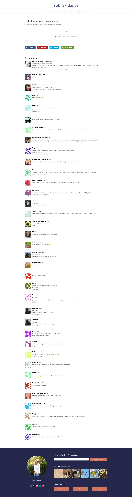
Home (43, 11)
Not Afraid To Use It (38, 393)
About (59, 11)
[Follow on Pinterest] (43, 486)
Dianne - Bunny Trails (38, 74)
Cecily (34, 190)
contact (100, 489)
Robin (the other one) (39, 180)
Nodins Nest (36, 262)
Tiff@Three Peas (37, 85)
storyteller (35, 308)
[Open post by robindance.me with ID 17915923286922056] (76, 473)
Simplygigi (35, 362)
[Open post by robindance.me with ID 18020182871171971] (102, 473)
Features (71, 11)
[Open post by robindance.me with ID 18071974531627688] (58, 473)
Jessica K (35, 331)
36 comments (57, 24)
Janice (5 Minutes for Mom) (40, 159)
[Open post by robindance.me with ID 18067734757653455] (85, 473)
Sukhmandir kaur (37, 127)
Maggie (34, 414)
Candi (34, 117)
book (61, 489)
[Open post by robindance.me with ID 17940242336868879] (94, 473)
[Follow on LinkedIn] (40, 486)
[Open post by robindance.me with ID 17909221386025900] (67, 473)
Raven (34, 170)
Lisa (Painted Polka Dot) (39, 383)
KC (33, 283)
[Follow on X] (34, 486)
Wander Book (51, 11)
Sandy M (35, 341)
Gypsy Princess (36, 252)
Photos (40, 24)
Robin (27, 24)
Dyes (33, 95)
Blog (65, 11)
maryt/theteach (37, 242)
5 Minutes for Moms (33, 42)
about (80, 489)
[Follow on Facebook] (31, 486)
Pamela (34, 434)
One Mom (35, 211)
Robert (34, 424)
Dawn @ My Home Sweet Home (42, 61)
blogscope (35, 148)
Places (80, 11)
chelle (34, 201)
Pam (33, 105)
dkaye (34, 372)
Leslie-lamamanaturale (39, 137)
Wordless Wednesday (47, 24)
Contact (87, 11)
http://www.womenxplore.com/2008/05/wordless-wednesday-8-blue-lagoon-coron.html (54, 301)
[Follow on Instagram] (37, 486)
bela (33, 295)
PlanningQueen (37, 403)
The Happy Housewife (39, 221)
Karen (34, 232)
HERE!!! (40, 152)
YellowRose (35, 352)
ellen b (34, 273)
